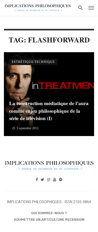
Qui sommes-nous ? (49, 213)
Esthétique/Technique (33, 62)
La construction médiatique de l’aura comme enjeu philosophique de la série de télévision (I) (49, 111)
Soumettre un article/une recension (49, 220)
